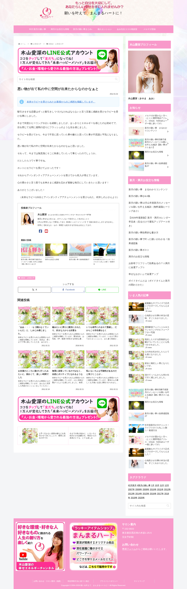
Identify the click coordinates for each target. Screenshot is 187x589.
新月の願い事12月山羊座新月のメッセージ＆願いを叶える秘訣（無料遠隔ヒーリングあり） (149, 207)
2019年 (134, 498)
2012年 (167, 489)
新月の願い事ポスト (139, 250)
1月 (152, 485)
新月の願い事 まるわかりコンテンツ (148, 189)
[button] (116, 79)
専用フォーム (129, 549)
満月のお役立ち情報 (52, 259)
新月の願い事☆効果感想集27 (79, 259)
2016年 (153, 494)
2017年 (160, 494)
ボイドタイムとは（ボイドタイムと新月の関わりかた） (149, 282)
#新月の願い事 (143, 485)
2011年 (160, 489)
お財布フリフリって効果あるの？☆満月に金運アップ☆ (149, 265)
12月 (167, 485)
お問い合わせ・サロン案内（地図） (48, 581)
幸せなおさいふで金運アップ (143, 274)
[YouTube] (46, 231)
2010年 (153, 489)
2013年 (131, 494)
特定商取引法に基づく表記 (78, 581)
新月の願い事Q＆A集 (139, 196)
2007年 (131, 489)
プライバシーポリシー (109, 581)
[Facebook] (40, 231)
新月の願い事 (38, 255)
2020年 (141, 498)
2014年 (138, 494)
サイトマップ (139, 581)
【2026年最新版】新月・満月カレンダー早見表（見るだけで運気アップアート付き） (149, 221)
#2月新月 (132, 485)
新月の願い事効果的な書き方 (143, 232)
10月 (157, 485)
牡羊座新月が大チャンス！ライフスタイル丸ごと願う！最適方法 (104, 262)
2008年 (138, 489)
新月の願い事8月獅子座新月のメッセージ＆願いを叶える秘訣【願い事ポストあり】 (31, 262)
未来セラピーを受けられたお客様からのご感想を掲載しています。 (61, 102)
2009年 (146, 489)
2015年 (146, 494)
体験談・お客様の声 (27, 278)
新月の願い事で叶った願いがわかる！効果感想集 (79, 254)
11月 (162, 485)
